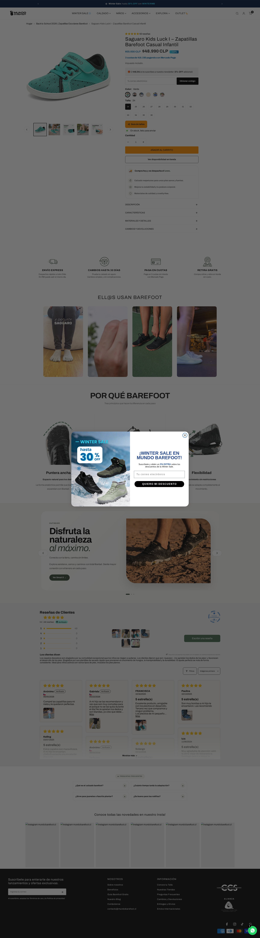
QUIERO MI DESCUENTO (159, 484)
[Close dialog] (185, 435)
